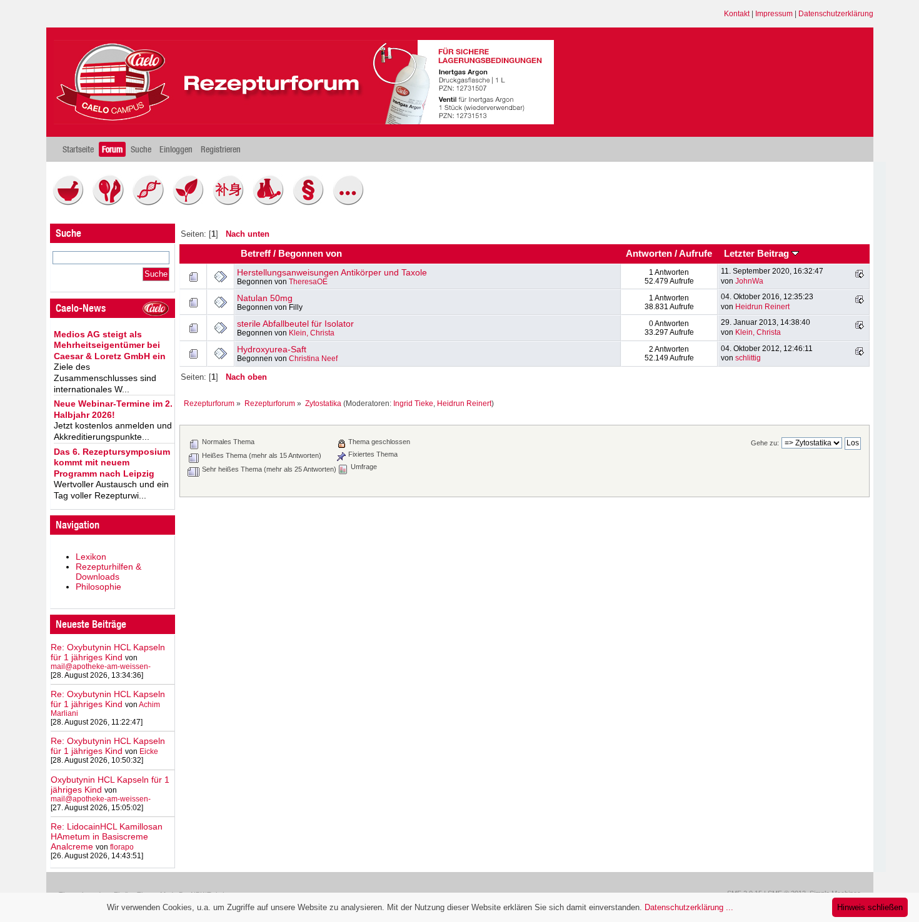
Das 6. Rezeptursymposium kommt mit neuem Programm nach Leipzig (112, 462)
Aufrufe (695, 254)
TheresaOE (308, 281)
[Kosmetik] (111, 202)
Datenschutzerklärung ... (689, 907)
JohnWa (749, 281)
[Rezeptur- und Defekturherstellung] (71, 202)
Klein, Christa (311, 333)
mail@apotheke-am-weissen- (101, 666)
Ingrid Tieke (413, 403)
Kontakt (737, 13)
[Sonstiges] (351, 202)
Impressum (774, 13)
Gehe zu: (765, 443)
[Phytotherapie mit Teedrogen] (191, 202)
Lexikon (91, 557)
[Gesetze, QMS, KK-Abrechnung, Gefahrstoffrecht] (311, 202)
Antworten (649, 254)
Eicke (148, 751)
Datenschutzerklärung (835, 13)
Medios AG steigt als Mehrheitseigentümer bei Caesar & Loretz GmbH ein (110, 345)
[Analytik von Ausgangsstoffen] (271, 202)
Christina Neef (313, 358)
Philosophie (98, 587)
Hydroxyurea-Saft (271, 349)
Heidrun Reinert (762, 306)
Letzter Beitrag (757, 254)
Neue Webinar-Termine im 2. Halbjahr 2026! (113, 409)
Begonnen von (310, 254)
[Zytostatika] (151, 202)
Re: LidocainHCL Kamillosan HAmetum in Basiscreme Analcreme (107, 836)
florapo (122, 847)
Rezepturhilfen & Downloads (108, 572)
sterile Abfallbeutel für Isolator (295, 324)
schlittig (748, 358)
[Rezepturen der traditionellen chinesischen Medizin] (231, 202)
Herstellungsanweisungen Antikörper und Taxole (332, 272)
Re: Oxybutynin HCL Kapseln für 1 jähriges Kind (108, 652)
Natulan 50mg (265, 298)
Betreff (256, 254)
